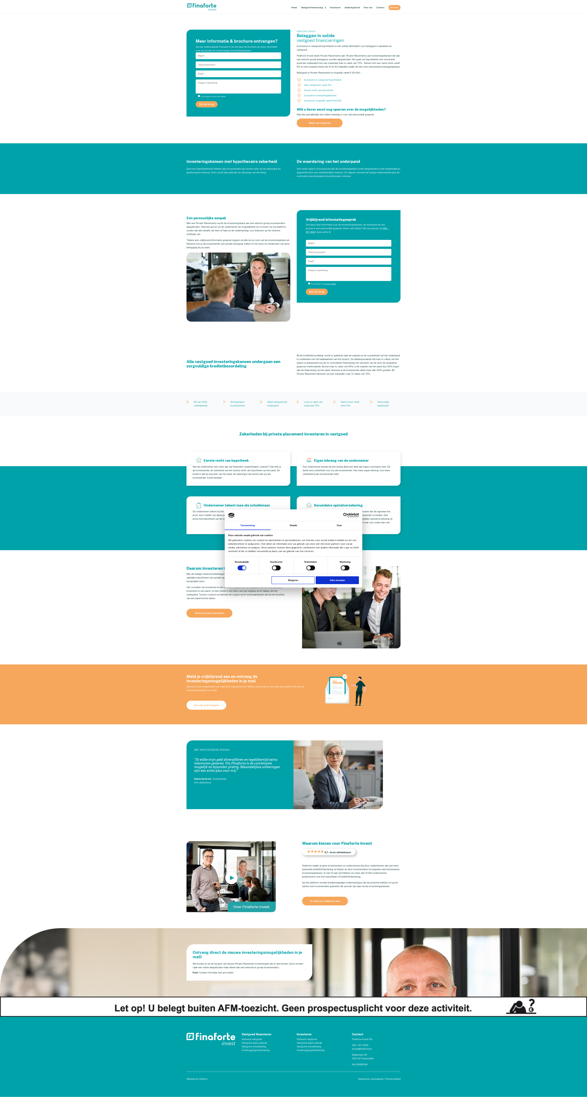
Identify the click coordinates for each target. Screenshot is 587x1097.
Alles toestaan (337, 580)
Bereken (394, 8)
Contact (380, 8)
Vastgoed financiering (312, 8)
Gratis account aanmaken (209, 613)
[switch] (276, 567)
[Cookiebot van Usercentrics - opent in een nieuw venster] (345, 515)
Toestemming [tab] (247, 525)
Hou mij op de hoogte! (206, 705)
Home (294, 8)
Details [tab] (293, 525)
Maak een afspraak (319, 123)
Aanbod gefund (352, 8)
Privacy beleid (393, 1079)
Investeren (335, 8)
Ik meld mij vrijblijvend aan (325, 901)
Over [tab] (339, 525)
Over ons (368, 8)
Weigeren (293, 580)
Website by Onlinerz (197, 1079)
